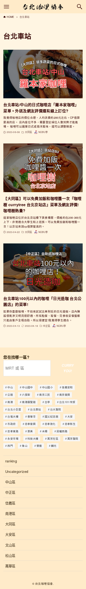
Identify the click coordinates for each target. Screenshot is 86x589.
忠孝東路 (12, 431)
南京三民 (44, 394)
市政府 (11, 424)
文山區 (10, 544)
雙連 (39, 445)
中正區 (10, 492)
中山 (10, 387)
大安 (70, 416)
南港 (10, 402)
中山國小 (47, 387)
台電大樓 (12, 416)
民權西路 (62, 431)
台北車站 (35, 409)
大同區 (10, 523)
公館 (10, 394)
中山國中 (27, 387)
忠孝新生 (70, 424)
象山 (24, 445)
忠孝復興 (30, 424)
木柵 (45, 431)
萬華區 (10, 565)
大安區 (10, 534)
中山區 (10, 481)
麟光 (54, 445)
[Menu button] (6, 6)
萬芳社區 (52, 438)
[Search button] (79, 6)
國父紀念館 (51, 416)
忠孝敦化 (50, 424)
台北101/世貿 (67, 402)
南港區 (10, 513)
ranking (11, 460)
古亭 (47, 402)
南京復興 (64, 394)
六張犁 (26, 394)
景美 (30, 431)
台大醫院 (55, 409)
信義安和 (67, 387)
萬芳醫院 (72, 438)
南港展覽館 (29, 402)
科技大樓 (32, 438)
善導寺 (31, 416)
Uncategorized (16, 471)
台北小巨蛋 (14, 409)
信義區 (10, 502)
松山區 (10, 555)
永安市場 (12, 438)
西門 (10, 445)
